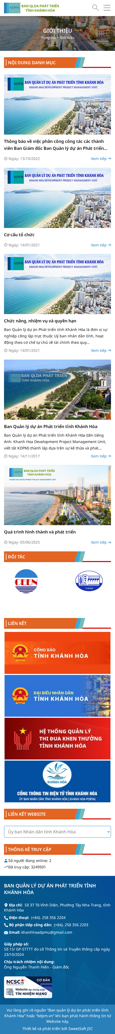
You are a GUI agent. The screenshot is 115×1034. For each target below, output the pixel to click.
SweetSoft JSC (80, 1028)
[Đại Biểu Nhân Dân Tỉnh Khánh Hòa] (57, 696)
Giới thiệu (67, 37)
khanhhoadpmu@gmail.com (46, 932)
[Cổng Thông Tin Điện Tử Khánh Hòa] (57, 781)
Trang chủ (48, 37)
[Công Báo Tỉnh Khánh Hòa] (57, 653)
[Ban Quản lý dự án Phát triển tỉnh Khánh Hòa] (31, 8)
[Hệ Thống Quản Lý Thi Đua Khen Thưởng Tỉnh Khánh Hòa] (57, 739)
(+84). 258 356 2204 (48, 917)
